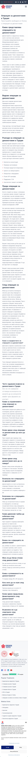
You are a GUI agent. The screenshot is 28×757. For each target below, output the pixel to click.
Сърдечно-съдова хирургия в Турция (11, 715)
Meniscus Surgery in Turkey (9, 695)
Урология (4, 710)
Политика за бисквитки (14, 754)
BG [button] (25, 2)
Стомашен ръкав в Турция (9, 684)
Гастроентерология (7, 713)
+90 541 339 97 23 (7, 2)
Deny (20, 747)
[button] (26, 722)
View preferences (14, 751)
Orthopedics (5, 707)
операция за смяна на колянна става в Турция (14, 697)
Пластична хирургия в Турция (10, 718)
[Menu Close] (26, 6)
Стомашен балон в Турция (9, 689)
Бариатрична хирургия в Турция (10, 681)
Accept (7, 747)
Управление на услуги (14, 743)
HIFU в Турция (6, 692)
